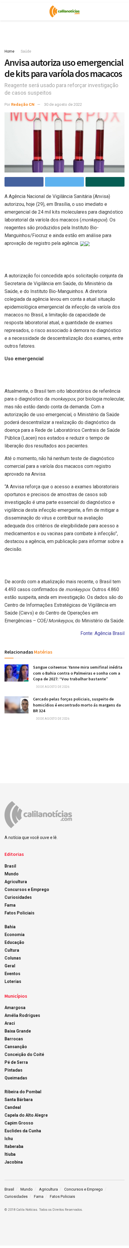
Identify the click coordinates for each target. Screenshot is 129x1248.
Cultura (11, 950)
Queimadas (15, 1078)
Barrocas (13, 1038)
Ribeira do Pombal (22, 1091)
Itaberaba (13, 1146)
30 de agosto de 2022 (63, 104)
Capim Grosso (18, 1123)
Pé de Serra (16, 1062)
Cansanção (15, 1046)
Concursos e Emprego (26, 889)
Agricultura (15, 881)
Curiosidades (18, 897)
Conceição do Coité (24, 1054)
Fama (10, 905)
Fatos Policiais (19, 913)
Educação (14, 942)
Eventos (12, 973)
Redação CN (22, 104)
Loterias (12, 981)
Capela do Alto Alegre (26, 1115)
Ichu (8, 1138)
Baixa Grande (17, 1031)
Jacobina (13, 1162)
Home (9, 51)
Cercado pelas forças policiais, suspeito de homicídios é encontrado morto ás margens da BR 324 (77, 704)
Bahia (10, 926)
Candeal (12, 1107)
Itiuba (10, 1154)
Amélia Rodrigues (22, 1015)
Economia (14, 934)
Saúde (26, 51)
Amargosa (15, 1007)
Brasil (10, 866)
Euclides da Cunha (22, 1130)
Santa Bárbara (18, 1099)
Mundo (11, 873)
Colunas (12, 958)
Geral (9, 965)
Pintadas (13, 1070)
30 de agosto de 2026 (52, 686)
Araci (9, 1023)
